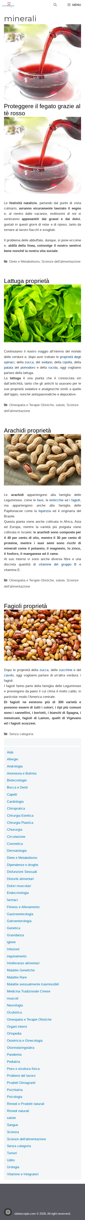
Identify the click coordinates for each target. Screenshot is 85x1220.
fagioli (75, 500)
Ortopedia (14, 1033)
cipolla (67, 362)
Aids (10, 752)
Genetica (13, 928)
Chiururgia (14, 829)
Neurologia (15, 1005)
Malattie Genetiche (21, 970)
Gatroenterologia (19, 921)
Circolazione (16, 837)
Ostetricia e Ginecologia (24, 1040)
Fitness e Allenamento (23, 907)
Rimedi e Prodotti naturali (25, 1104)
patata (8, 367)
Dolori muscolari (19, 886)
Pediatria (13, 1062)
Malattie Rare (17, 977)
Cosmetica (15, 844)
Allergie (12, 759)
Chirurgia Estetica (20, 815)
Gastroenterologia (20, 914)
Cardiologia (15, 801)
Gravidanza (15, 935)
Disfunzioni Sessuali (22, 872)
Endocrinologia (18, 893)
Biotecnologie (17, 780)
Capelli (12, 794)
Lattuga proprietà (26, 281)
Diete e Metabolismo (24, 261)
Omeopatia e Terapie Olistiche (31, 405)
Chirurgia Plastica (20, 823)
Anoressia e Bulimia (21, 773)
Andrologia (15, 766)
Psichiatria (15, 1090)
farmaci (12, 900)
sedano (47, 362)
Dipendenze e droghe (22, 865)
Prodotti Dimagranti (21, 1083)
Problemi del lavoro (21, 1076)
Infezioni (13, 949)
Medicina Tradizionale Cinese (28, 991)
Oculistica (14, 1012)
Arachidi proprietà (27, 430)
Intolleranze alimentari (23, 963)
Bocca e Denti (17, 787)
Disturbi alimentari (20, 879)
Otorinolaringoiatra (20, 1048)
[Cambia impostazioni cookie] (8, 1212)
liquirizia (45, 511)
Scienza (13, 1132)
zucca (29, 362)
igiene (11, 942)
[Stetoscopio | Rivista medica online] (8, 5)
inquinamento (16, 956)
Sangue (12, 1125)
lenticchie (56, 500)
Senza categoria (21, 734)
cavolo (9, 675)
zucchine (65, 670)
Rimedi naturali (18, 1111)
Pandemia (14, 1054)
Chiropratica (16, 808)
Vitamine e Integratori (23, 1174)
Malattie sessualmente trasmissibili (33, 984)
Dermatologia (16, 851)
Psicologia (14, 1097)
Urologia (13, 1167)
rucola (53, 367)
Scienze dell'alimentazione (61, 261)
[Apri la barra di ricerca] (55, 5)
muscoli (12, 998)
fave (40, 500)
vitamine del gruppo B (57, 564)
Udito (11, 1160)
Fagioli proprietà (25, 606)
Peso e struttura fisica (23, 1069)
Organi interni (17, 1026)
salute (60, 405)
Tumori (12, 1153)
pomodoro (28, 367)
